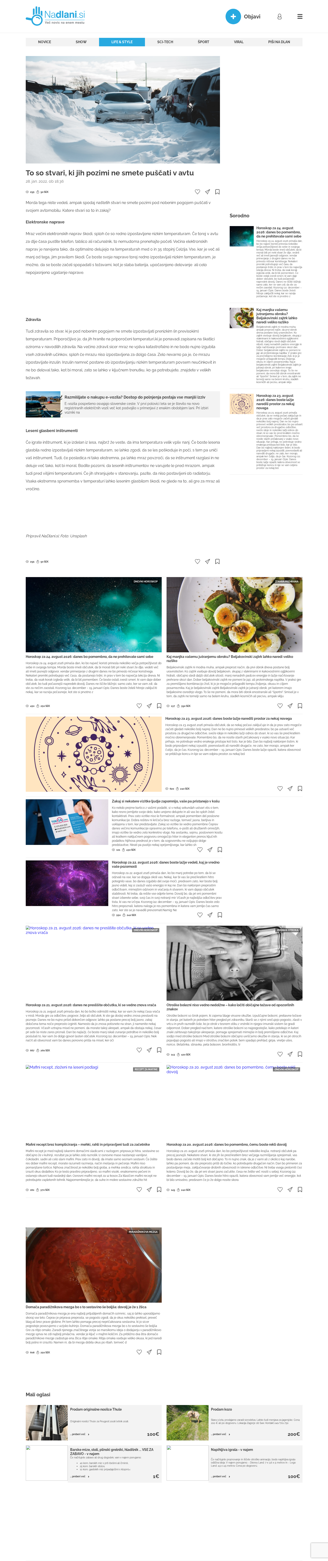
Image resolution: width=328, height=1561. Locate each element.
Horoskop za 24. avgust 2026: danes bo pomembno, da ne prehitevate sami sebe (278, 232)
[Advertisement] (122, 296)
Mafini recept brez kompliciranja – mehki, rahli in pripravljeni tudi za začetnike (88, 1144)
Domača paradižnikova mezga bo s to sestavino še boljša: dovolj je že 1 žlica (86, 1307)
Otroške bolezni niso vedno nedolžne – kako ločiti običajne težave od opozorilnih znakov (230, 1007)
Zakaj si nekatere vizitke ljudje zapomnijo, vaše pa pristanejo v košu (166, 801)
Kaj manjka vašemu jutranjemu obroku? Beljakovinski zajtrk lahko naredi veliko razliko (276, 316)
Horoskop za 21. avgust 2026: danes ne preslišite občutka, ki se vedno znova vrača (91, 1005)
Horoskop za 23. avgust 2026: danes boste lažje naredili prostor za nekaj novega (275, 402)
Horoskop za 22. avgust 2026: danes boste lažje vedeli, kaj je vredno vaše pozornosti (165, 864)
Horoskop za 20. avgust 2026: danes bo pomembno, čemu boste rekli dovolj (227, 1144)
